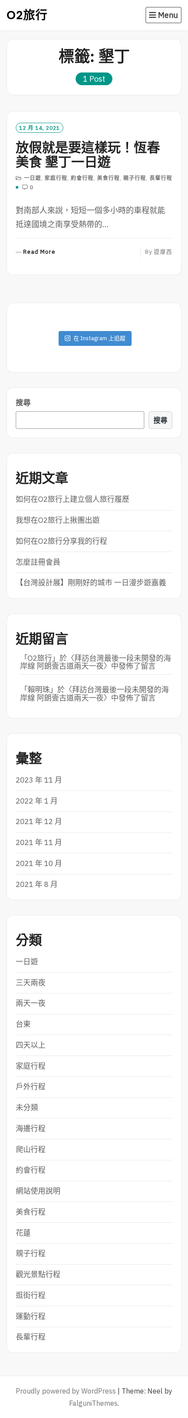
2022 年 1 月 (37, 801)
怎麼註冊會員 (38, 562)
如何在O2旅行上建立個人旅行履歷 (72, 499)
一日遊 (32, 178)
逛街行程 (30, 1295)
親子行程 (134, 178)
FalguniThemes (93, 1403)
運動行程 (30, 1316)
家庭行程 (56, 178)
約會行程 (82, 178)
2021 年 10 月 (39, 863)
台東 (23, 1024)
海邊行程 (30, 1128)
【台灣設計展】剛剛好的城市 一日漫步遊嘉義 (91, 582)
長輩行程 (161, 178)
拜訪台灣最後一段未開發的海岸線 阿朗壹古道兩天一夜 (95, 662)
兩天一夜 (30, 1003)
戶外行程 (30, 1086)
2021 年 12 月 (39, 821)
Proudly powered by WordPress (66, 1391)
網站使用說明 (38, 1191)
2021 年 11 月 (39, 842)
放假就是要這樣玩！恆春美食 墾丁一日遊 (88, 154)
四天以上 (30, 1045)
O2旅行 (27, 15)
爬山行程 (30, 1149)
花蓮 (23, 1233)
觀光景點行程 (38, 1274)
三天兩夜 (30, 982)
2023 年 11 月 (39, 780)
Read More (39, 252)
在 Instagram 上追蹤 (99, 338)
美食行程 (108, 178)
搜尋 (23, 402)
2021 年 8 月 (37, 884)
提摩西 (163, 251)
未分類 (27, 1107)
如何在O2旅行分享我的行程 (61, 541)
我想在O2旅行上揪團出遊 (58, 520)
